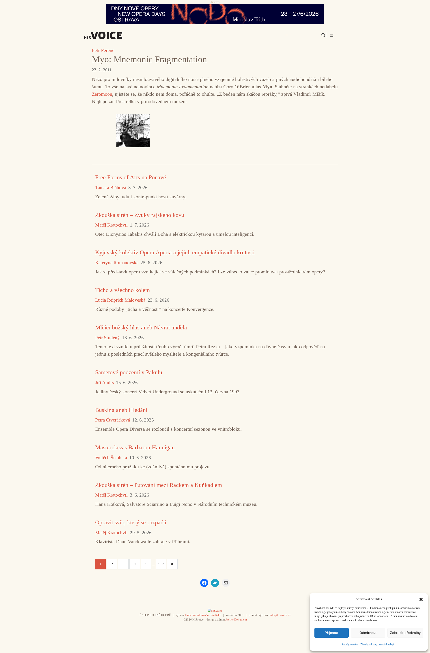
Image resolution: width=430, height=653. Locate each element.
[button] (421, 599)
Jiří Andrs (104, 382)
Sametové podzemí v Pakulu (128, 372)
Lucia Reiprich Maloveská (120, 300)
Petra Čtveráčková (112, 420)
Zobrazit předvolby (405, 633)
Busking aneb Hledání (121, 410)
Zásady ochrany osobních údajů (377, 644)
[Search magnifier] (323, 35)
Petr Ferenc (103, 50)
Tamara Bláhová (110, 187)
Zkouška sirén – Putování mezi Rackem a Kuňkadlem (158, 485)
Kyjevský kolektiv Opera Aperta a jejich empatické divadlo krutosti (175, 252)
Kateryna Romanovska (116, 262)
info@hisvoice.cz (280, 615)
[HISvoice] (113, 35)
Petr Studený (107, 337)
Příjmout (331, 633)
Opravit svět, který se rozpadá (130, 522)
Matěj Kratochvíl (111, 225)
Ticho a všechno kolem (122, 290)
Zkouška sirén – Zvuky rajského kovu (139, 215)
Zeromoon (102, 94)
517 (161, 564)
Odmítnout (368, 633)
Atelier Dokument (236, 619)
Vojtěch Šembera (111, 457)
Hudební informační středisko (203, 615)
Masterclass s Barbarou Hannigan (135, 447)
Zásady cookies (350, 644)
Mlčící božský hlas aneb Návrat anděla (141, 327)
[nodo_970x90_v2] (215, 14)
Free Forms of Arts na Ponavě (130, 177)
